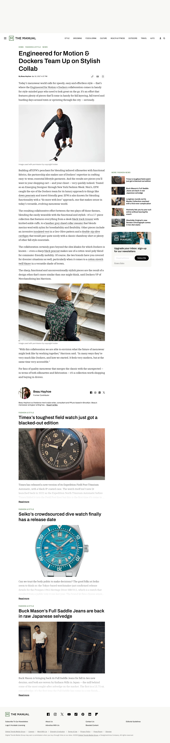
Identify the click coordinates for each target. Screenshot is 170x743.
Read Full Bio (52, 405)
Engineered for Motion (43, 87)
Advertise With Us (52, 725)
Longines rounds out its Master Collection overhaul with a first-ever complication (138, 201)
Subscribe (141, 258)
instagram (95, 392)
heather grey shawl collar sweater (64, 223)
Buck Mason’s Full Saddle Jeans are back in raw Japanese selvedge (137, 190)
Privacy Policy (119, 263)
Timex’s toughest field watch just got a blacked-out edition (138, 180)
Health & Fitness (118, 38)
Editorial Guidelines (133, 721)
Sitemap (108, 732)
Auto (152, 38)
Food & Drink (91, 38)
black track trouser (82, 219)
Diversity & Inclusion (57, 732)
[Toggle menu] (5, 38)
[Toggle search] (164, 38)
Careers (31, 732)
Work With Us (42, 732)
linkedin (100, 392)
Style (67, 38)
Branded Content (92, 725)
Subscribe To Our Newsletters (16, 721)
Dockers (63, 87)
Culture (103, 38)
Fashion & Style (26, 412)
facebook (91, 392)
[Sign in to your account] (160, 38)
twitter (104, 392)
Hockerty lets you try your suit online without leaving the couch (138, 212)
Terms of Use (72, 732)
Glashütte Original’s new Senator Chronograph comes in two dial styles (138, 222)
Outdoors (132, 38)
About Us (49, 721)
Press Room (98, 732)
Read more (24, 502)
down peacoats (27, 195)
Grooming (77, 38)
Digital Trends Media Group (15, 732)
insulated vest (41, 231)
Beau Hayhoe (26, 76)
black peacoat (52, 250)
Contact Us (90, 721)
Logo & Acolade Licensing (15, 725)
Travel (144, 38)
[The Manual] (22, 38)
